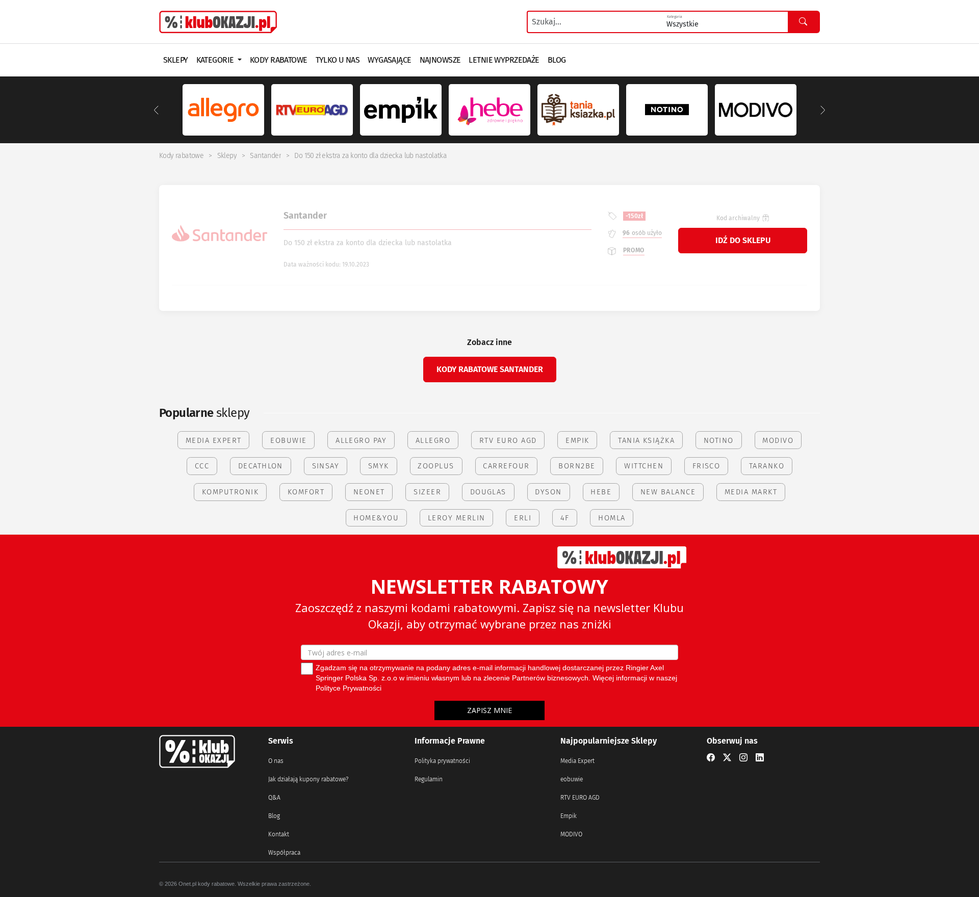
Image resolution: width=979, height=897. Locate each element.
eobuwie (571, 779)
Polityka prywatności (442, 760)
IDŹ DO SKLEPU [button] (742, 240)
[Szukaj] (803, 22)
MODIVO (571, 834)
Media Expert (577, 760)
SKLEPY (175, 60)
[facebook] (711, 758)
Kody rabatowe (181, 155)
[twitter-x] (727, 758)
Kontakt (278, 834)
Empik (568, 816)
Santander (265, 155)
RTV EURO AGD (580, 797)
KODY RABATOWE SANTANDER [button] (489, 369)
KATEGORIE (216, 60)
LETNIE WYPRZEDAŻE (504, 60)
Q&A (274, 797)
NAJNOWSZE (440, 60)
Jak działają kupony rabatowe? (308, 779)
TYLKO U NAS (338, 60)
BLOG (557, 60)
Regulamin (429, 779)
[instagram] (743, 758)
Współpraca (284, 852)
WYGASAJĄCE (389, 60)
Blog (274, 816)
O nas (276, 760)
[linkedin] (760, 758)
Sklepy (227, 155)
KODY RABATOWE (278, 60)
